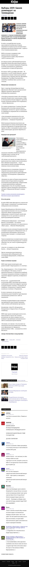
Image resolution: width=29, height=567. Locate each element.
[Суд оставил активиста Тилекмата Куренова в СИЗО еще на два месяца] (4, 385)
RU (16, 563)
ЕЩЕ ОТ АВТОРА (21, 380)
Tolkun (8, 442)
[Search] (27, 2)
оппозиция (18, 339)
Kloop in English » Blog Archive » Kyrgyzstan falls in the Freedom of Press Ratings (15, 537)
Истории (8, 561)
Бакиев (6, 339)
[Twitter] (5, 18)
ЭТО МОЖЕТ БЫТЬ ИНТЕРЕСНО (9, 380)
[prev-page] (2, 405)
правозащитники (5, 341)
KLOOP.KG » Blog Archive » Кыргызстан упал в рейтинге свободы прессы (17, 527)
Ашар (13, 563)
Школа (20, 561)
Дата (16, 561)
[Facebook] (2, 18)
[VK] (9, 18)
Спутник (24, 561)
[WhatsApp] (15, 18)
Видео (13, 561)
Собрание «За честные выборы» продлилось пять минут (7, 357)
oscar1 (8, 468)
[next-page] (4, 405)
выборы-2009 (12, 339)
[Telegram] (12, 18)
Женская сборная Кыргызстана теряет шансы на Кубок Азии (21, 357)
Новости (3, 561)
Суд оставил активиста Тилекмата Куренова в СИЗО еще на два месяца (18, 385)
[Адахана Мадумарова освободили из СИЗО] (4, 392)
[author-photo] (14, 370)
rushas (8, 453)
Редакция (5, 15)
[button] (2, 2)
